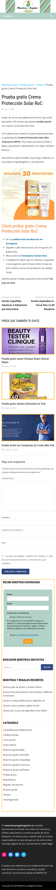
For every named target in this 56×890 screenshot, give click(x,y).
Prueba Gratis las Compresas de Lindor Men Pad (28, 445)
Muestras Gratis (10, 84)
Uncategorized (10, 799)
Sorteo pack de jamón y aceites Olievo (22, 687)
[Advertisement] (28, 48)
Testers (40, 84)
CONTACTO (41, 872)
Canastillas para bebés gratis (17, 729)
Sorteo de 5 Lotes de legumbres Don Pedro (25, 710)
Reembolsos (9, 779)
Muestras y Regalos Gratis (30, 885)
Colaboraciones (11, 734)
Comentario (8, 478)
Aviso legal (47, 843)
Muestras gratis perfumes (16, 769)
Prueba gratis (27, 84)
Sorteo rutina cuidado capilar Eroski (21, 705)
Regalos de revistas (13, 784)
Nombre (6, 517)
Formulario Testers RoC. (34, 255)
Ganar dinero (9, 744)
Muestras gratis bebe (13, 749)
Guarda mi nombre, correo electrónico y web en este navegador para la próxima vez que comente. (27, 560)
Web (4, 543)
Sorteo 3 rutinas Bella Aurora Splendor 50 (24, 700)
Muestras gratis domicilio (16, 754)
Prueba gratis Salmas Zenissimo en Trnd (23, 403)
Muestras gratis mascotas (16, 764)
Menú (9, 16)
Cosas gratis (9, 739)
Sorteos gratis (10, 789)
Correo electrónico (13, 530)
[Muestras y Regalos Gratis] (28, 6)
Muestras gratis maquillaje (16, 759)
